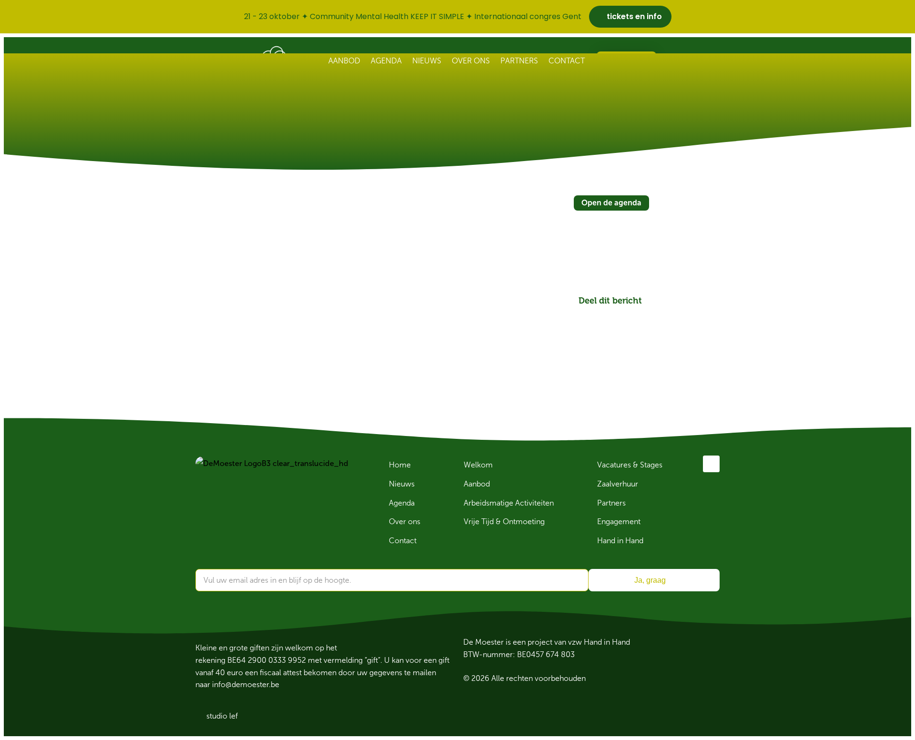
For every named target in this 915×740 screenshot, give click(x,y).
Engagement (618, 521)
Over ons (471, 61)
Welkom (478, 465)
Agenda (386, 61)
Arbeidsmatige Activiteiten (509, 503)
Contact (567, 61)
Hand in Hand (620, 541)
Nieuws (426, 61)
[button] (580, 312)
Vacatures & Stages (629, 465)
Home (400, 465)
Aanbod (344, 61)
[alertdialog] (457, 16)
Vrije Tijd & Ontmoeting (504, 521)
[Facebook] (711, 464)
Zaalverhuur (617, 484)
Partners (519, 61)
